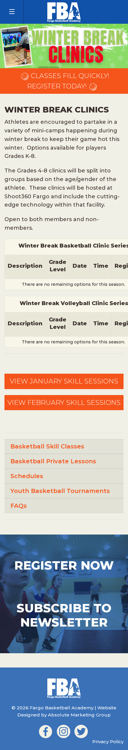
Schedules (26, 476)
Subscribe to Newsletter (64, 615)
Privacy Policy (108, 741)
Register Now (64, 565)
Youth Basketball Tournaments (60, 490)
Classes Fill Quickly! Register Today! (68, 81)
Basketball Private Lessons (53, 461)
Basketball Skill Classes (47, 446)
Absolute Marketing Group (79, 715)
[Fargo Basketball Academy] (64, 12)
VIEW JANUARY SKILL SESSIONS (64, 381)
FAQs (18, 505)
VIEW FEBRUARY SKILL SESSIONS (64, 403)
